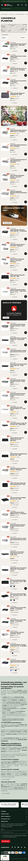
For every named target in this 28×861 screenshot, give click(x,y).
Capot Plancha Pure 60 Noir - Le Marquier (18, 81)
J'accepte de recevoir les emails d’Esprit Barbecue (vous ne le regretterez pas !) (15, 836)
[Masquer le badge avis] (8, 855)
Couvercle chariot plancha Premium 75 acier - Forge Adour (17, 381)
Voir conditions (7, 223)
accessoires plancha (12, 24)
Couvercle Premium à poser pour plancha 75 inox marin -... (18, 352)
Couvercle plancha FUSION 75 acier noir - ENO (18, 498)
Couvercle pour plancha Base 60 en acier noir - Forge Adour (18, 365)
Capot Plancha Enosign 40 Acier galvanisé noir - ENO (17, 483)
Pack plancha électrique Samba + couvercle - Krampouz (17, 177)
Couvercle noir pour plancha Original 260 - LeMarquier (18, 44)
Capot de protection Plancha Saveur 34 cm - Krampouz (18, 131)
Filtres (4, 37)
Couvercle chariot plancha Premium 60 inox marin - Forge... (17, 526)
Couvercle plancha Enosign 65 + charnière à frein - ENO (18, 581)
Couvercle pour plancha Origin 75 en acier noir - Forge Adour (17, 553)
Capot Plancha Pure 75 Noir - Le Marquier (18, 57)
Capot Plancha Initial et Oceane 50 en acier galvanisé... (17, 439)
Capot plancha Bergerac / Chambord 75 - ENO (17, 94)
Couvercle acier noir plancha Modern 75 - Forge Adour (18, 338)
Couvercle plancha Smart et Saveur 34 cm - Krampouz (18, 69)
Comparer (14, 51)
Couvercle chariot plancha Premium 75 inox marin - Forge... (17, 395)
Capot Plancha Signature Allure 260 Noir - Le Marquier (18, 230)
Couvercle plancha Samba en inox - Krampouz (18, 145)
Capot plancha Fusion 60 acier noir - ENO (17, 275)
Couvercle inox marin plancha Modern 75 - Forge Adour (18, 408)
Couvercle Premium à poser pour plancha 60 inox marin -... (18, 540)
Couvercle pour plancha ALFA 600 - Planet (17, 633)
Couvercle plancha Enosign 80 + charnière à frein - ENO (18, 594)
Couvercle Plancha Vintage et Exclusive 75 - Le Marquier (18, 645)
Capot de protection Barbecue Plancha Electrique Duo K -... (18, 193)
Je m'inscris (5, 841)
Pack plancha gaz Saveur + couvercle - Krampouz (18, 245)
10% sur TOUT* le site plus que (10, 1)
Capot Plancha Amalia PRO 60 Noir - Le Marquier (18, 608)
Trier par (22, 37)
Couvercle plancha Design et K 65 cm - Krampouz (18, 469)
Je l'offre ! (6, 317)
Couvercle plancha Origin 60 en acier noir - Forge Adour (18, 424)
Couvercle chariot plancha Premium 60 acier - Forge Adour (17, 326)
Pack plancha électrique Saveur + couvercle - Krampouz (17, 260)
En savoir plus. (5, 34)
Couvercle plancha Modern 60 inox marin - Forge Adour (18, 290)
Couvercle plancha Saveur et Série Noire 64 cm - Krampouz (18, 161)
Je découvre (7, 123)
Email (2, 829)
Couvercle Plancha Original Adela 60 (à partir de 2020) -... (18, 662)
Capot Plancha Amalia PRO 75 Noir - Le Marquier (18, 620)
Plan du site (15, 858)
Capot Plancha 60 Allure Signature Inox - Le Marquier (18, 513)
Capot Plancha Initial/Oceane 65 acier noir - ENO (18, 454)
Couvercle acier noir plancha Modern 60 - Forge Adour (18, 568)
